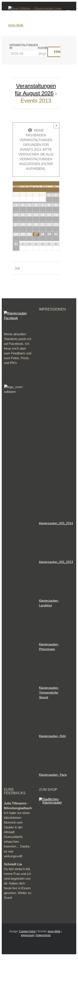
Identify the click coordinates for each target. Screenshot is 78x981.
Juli (17, 268)
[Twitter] (32, 945)
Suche (42, 48)
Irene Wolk (15, 25)
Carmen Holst (27, 931)
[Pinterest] (46, 945)
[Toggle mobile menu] (68, 8)
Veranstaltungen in (23, 47)
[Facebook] (25, 945)
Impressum (27, 935)
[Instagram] (39, 945)
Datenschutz (43, 935)
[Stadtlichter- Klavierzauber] (53, 799)
